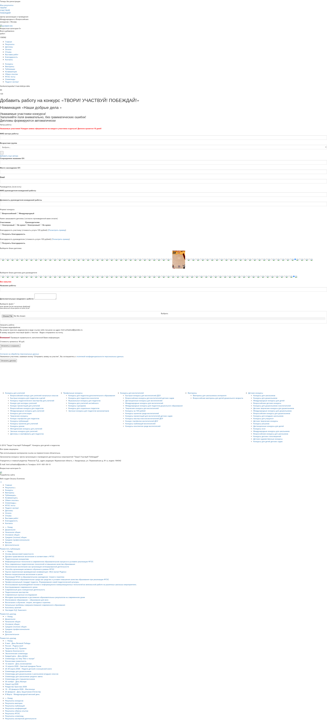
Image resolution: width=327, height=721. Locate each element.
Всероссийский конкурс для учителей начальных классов (34, 395)
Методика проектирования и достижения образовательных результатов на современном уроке (45, 597)
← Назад (9, 527)
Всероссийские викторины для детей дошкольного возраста (218, 398)
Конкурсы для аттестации (21, 413)
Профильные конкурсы (73, 393)
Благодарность (11, 57)
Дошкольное (10, 529)
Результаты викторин (13, 703)
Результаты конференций (15, 708)
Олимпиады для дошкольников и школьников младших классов (31, 673)
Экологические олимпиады (16, 653)
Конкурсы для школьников (264, 395)
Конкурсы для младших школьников (268, 416)
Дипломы (9, 46)
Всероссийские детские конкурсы (267, 403)
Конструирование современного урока (21, 587)
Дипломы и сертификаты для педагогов (27, 433)
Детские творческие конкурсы (265, 421)
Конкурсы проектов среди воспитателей (142, 413)
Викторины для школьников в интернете (209, 395)
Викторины (9, 66)
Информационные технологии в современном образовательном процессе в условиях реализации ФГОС (49, 561)
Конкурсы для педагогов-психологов (83, 398)
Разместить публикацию (10, 548)
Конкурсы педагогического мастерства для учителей (32, 400)
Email (2, 177)
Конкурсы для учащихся (263, 418)
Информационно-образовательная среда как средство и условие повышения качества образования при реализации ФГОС (57, 579)
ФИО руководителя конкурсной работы (18, 190)
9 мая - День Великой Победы (17, 643)
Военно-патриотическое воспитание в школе (24, 574)
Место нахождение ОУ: (10, 167)
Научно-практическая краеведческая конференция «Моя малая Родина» (36, 571)
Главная (8, 41)
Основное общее (12, 534)
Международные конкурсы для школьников (271, 431)
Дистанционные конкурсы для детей (268, 426)
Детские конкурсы (255, 393)
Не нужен (21, 225)
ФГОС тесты (10, 76)
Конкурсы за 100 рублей (135, 410)
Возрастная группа (8, 143)
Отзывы (8, 52)
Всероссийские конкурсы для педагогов (26, 408)
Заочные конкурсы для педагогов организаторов (88, 410)
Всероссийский (9, 213)
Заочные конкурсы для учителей (23, 431)
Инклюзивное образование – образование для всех (26, 599)
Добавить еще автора (9, 155)
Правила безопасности (14, 651)
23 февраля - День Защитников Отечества (23, 691)
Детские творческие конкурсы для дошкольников (273, 408)
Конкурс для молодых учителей (23, 403)
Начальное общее (12, 532)
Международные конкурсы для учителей (27, 410)
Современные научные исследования (21, 594)
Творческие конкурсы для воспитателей (142, 408)
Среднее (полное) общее (16, 537)
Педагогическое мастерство (16, 592)
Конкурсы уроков (17, 426)
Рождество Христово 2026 (16, 686)
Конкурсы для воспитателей (132, 393)
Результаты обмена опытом (16, 711)
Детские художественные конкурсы (268, 439)
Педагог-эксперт (12, 81)
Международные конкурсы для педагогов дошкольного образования (154, 405)
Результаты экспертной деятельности (20, 718)
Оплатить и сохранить (10, 345)
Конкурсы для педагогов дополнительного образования (91, 395)
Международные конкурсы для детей (268, 400)
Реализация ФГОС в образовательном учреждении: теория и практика (34, 576)
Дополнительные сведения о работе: (17, 298)
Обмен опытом (11, 74)
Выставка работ (11, 54)
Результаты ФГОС (12, 713)
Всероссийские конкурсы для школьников (270, 433)
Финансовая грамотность (15, 661)
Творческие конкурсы (19, 416)
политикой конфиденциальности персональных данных (100, 356)
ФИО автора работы (9, 133)
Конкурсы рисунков (261, 423)
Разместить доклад (8, 614)
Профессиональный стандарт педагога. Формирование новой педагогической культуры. (42, 582)
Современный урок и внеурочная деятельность (25, 589)
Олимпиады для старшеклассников (20, 679)
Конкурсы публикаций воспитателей (140, 423)
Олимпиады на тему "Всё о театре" (20, 658)
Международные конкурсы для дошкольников (272, 410)
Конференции (11, 71)
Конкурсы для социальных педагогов (83, 408)
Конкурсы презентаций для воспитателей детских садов (148, 416)
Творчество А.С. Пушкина (15, 648)
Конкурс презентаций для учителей (25, 405)
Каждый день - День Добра (16, 656)
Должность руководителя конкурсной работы (21, 200)
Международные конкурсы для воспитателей (144, 403)
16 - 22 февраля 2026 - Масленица (20, 689)
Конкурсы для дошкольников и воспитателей (272, 405)
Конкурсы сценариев (77, 405)
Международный (26, 213)
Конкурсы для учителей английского (83, 403)
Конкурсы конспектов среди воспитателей (142, 426)
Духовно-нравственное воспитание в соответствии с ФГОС (29, 556)
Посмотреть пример (57, 230)
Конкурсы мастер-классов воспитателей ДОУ (144, 418)
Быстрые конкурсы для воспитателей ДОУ (143, 395)
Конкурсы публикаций (19, 421)
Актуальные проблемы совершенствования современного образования (35, 605)
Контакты (9, 59)
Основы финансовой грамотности (19, 554)
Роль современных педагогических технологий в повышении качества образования (40, 564)
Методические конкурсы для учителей (26, 428)
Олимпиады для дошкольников (18, 671)
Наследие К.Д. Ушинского (15, 610)
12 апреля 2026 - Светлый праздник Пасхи (23, 666)
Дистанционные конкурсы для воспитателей (143, 400)
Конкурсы (9, 64)
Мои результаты (6, 5)
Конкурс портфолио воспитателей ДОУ (141, 421)
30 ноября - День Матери (15, 681)
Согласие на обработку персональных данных (19, 354)
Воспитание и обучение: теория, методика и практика (27, 602)
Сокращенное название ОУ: (12, 158)
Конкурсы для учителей (15, 393)
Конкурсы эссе (259, 428)
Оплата (8, 49)
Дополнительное (12, 545)
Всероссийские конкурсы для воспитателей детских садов (149, 398)
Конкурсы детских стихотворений (267, 436)
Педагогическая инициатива (17, 559)
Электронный (8, 225)
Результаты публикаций (15, 705)
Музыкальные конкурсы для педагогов (84, 400)
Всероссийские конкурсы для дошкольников (271, 413)
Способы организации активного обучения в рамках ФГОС (29, 569)
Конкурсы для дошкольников (265, 398)
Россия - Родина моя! (14, 645)
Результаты (9, 44)
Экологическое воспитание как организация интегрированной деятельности (37, 566)
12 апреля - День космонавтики (18, 663)
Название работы (8, 285)
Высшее (8, 542)
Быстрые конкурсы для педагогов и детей (27, 398)
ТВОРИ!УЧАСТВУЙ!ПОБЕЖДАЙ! (5, 10)
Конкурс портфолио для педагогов (24, 418)
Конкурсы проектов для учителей (24, 423)
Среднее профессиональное (17, 539)
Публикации (10, 69)
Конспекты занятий (13, 607)
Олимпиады (10, 79)
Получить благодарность (13, 234)
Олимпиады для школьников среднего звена (24, 676)
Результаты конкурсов (14, 700)
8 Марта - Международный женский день (22, 694)
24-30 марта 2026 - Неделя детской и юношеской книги (28, 668)
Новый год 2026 (11, 684)
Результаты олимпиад (14, 716)
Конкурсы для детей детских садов (267, 441)
